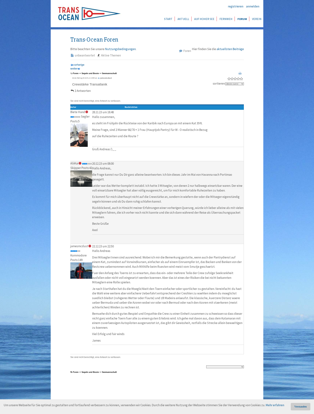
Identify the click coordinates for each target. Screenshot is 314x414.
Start (168, 19)
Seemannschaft (109, 73)
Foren (187, 51)
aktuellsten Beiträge (230, 49)
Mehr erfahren (275, 405)
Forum (242, 19)
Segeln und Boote (90, 73)
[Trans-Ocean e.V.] (88, 13)
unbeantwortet (84, 55)
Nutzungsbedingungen (120, 49)
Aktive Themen (110, 55)
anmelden (252, 6)
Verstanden (300, 406)
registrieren (235, 6)
